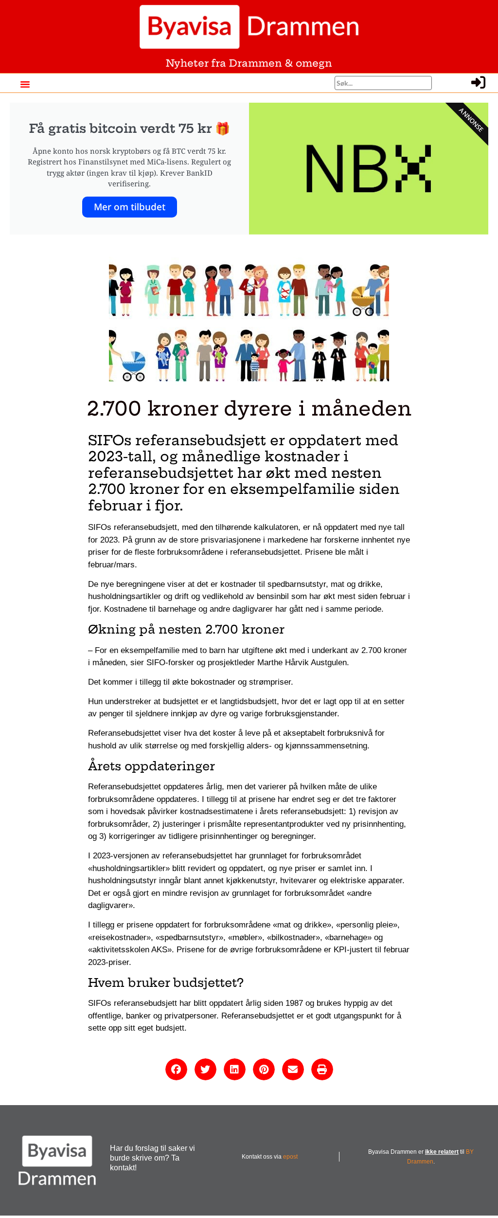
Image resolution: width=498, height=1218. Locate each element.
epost (290, 1156)
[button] (25, 84)
